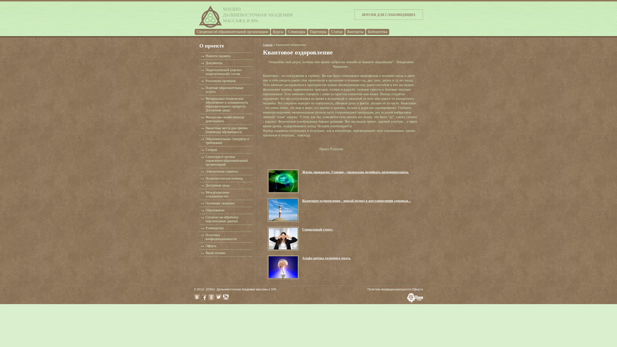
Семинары (296, 32)
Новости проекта (218, 56)
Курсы (278, 32)
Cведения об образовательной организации (232, 32)
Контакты (355, 32)
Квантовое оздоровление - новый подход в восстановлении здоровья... (356, 200)
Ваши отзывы (215, 253)
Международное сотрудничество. (217, 194)
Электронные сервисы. (222, 171)
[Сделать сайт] (415, 302)
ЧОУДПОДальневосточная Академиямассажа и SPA (258, 14)
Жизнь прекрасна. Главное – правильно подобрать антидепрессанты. (355, 171)
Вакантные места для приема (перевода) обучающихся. (227, 130)
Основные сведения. (220, 203)
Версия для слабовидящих (389, 14)
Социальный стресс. (317, 229)
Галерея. (212, 150)
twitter (218, 297)
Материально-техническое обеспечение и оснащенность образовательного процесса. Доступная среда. (227, 104)
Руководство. (215, 228)
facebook (204, 297)
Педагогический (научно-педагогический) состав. (224, 72)
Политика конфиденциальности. (222, 237)
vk (197, 297)
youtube (226, 297)
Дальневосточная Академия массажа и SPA (246, 289)
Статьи (337, 32)
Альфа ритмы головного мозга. (326, 257)
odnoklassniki (211, 297)
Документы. (214, 63)
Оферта (211, 246)
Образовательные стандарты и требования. (227, 141)
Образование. (215, 210)
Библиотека (377, 32)
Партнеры (318, 32)
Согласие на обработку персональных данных (222, 219)
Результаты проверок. (221, 81)
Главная (268, 45)
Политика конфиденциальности (389, 289)
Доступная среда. (218, 185)
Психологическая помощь (224, 178)
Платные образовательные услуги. (224, 89)
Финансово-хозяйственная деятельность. (225, 119)
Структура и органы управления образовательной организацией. (227, 160)
